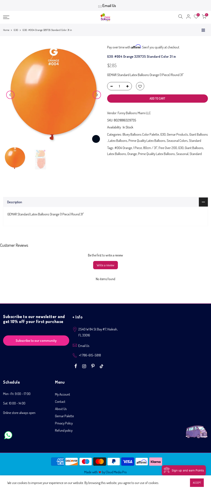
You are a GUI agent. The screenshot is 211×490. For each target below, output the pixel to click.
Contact (60, 401)
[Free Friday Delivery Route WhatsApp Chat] (196, 428)
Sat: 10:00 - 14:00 (14, 403)
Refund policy (64, 430)
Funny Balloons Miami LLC (134, 113)
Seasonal (182, 154)
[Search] (180, 17)
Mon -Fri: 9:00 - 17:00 (16, 393)
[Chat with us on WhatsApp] (8, 436)
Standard (195, 140)
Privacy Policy (64, 423)
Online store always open (19, 412)
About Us (61, 409)
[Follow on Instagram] (84, 366)
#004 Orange (123, 148)
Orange (132, 154)
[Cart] (204, 17)
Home (6, 30)
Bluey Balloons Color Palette (141, 134)
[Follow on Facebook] (76, 366)
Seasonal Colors (177, 140)
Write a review (105, 265)
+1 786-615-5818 (90, 355)
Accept (197, 482)
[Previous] (10, 95)
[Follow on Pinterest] (93, 366)
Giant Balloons (198, 134)
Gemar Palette (64, 416)
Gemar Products (177, 134)
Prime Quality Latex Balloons (147, 140)
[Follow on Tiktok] (101, 366)
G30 (16, 30)
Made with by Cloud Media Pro (105, 472)
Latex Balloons (117, 140)
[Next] (97, 95)
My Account (62, 394)
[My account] (188, 17)
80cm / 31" (150, 148)
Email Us (109, 5)
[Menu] (36, 17)
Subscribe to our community (36, 340)
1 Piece (137, 148)
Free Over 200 (168, 148)
